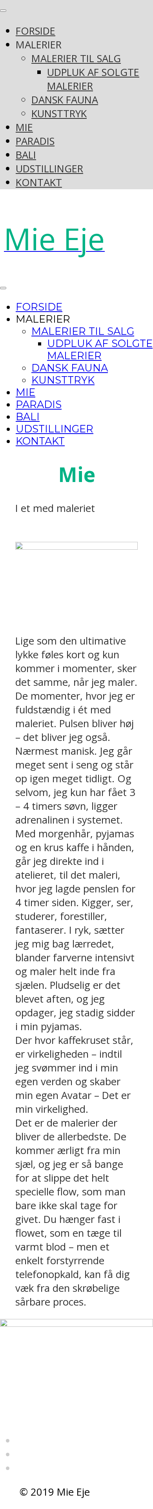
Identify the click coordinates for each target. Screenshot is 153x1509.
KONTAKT (39, 182)
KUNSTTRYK (59, 113)
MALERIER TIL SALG (76, 58)
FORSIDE (35, 31)
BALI (26, 155)
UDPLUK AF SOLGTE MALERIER (100, 349)
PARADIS (35, 141)
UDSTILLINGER (49, 168)
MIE (24, 127)
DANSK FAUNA (64, 100)
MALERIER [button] (39, 45)
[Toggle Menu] (3, 10)
